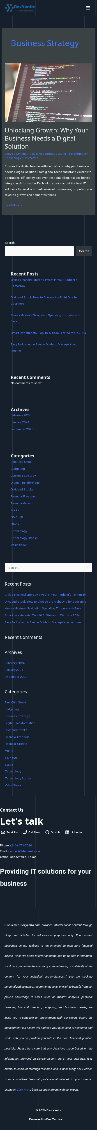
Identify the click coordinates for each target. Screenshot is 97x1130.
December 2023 (22, 429)
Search (10, 242)
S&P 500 (17, 517)
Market (16, 510)
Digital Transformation (73, 153)
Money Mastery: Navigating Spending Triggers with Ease (43, 608)
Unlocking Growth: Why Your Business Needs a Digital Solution (46, 138)
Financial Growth (22, 503)
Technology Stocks (24, 538)
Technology (13, 158)
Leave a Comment (17, 153)
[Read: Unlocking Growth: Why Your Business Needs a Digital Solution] (48, 92)
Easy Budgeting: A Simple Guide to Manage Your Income (43, 622)
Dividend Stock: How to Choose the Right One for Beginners (45, 601)
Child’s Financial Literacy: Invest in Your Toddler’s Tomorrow (45, 594)
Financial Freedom (23, 496)
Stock (15, 524)
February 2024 (21, 415)
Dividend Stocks (22, 489)
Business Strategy (44, 153)
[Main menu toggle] (88, 8)
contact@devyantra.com (25, 851)
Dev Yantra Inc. (57, 1119)
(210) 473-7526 (21, 845)
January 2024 (20, 422)
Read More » (13, 204)
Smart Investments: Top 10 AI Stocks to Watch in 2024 (48, 333)
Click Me (22, 1089)
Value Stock (19, 545)
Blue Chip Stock (21, 461)
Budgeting (18, 468)
